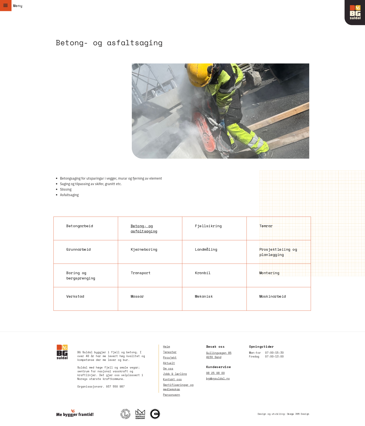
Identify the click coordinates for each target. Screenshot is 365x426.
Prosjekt (170, 358)
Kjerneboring (144, 249)
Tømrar (266, 225)
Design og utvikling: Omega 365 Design (283, 414)
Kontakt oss (172, 379)
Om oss (168, 369)
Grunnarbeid (78, 249)
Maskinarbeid (272, 296)
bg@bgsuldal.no (218, 379)
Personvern (171, 395)
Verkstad (75, 296)
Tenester (170, 352)
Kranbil (203, 272)
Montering (269, 272)
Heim (166, 347)
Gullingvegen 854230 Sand (219, 355)
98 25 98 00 (215, 373)
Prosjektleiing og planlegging (278, 252)
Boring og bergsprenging (80, 275)
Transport (141, 272)
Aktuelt (169, 363)
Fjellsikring (208, 225)
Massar (137, 296)
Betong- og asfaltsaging (144, 228)
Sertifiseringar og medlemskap (178, 387)
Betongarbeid (79, 225)
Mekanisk (204, 296)
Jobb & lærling (175, 374)
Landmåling (206, 249)
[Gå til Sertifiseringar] (142, 414)
